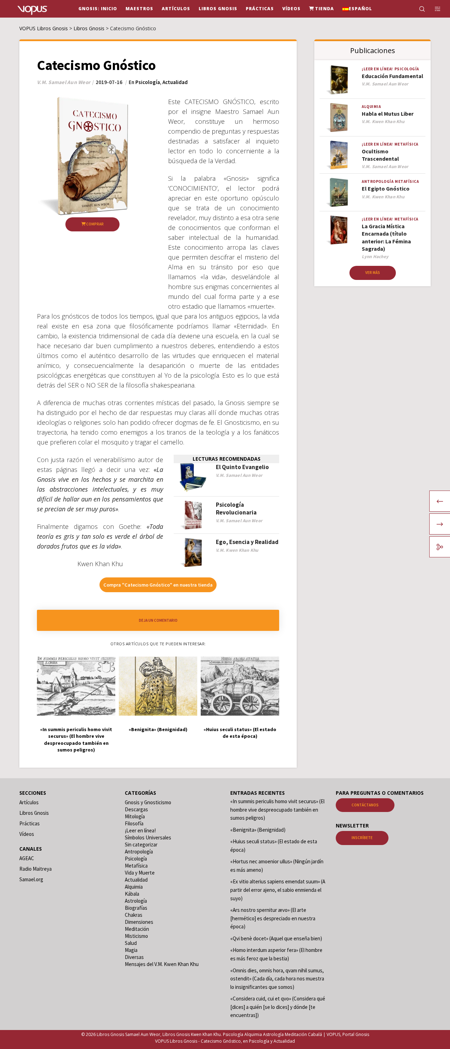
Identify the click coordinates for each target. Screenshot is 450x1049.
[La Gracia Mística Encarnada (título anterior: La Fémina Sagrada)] (339, 230)
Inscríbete (362, 837)
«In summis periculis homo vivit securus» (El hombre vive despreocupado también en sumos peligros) (277, 809)
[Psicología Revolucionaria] (193, 515)
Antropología (377, 181)
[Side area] (433, 9)
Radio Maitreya (35, 868)
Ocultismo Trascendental (380, 155)
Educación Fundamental (392, 75)
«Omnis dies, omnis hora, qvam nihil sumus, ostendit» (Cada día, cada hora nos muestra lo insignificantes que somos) (277, 978)
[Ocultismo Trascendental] (339, 155)
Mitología (135, 816)
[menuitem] (357, 9)
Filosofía (134, 823)
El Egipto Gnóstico (386, 188)
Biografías (136, 907)
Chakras (133, 915)
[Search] (417, 9)
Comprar (94, 224)
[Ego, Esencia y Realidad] (193, 552)
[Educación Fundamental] (339, 80)
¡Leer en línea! (377, 68)
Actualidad (175, 82)
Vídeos (26, 834)
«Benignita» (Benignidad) (257, 829)
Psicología (147, 82)
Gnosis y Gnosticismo (148, 802)
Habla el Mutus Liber (387, 113)
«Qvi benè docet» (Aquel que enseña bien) (276, 938)
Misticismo (136, 936)
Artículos (29, 802)
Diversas (134, 957)
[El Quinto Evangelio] (193, 477)
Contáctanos (365, 804)
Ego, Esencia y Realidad (247, 542)
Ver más (372, 272)
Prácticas (29, 823)
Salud (131, 943)
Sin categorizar (141, 844)
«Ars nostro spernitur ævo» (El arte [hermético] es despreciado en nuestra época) (272, 918)
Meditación (137, 929)
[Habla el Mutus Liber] (339, 117)
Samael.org (31, 879)
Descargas (136, 809)
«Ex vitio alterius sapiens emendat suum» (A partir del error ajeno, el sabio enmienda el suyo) (277, 889)
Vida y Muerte (140, 872)
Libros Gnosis (34, 813)
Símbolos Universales (148, 837)
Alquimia (371, 106)
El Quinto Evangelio (242, 467)
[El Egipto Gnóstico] (339, 192)
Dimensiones (139, 922)
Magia (131, 950)
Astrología (136, 900)
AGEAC (26, 858)
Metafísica (406, 144)
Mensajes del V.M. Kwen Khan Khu (162, 964)
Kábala (132, 893)
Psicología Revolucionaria (236, 509)
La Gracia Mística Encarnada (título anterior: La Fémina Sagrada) (386, 237)
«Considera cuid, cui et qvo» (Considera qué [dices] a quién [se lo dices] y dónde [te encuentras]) (277, 1006)
